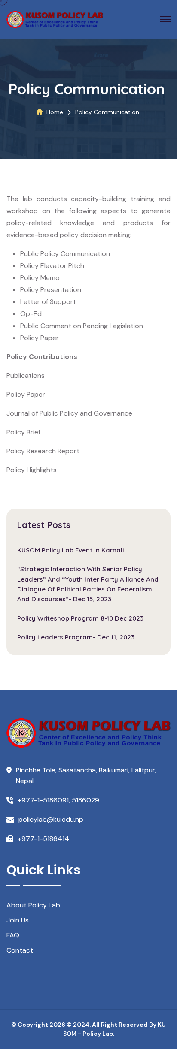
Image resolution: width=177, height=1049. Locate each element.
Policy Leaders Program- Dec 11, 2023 (75, 637)
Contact (19, 950)
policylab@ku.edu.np (50, 819)
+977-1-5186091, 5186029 (58, 800)
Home (54, 112)
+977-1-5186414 (43, 838)
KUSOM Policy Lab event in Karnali (70, 550)
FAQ (12, 935)
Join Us (17, 920)
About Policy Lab (33, 905)
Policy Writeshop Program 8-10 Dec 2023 (80, 618)
